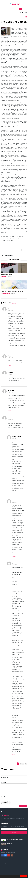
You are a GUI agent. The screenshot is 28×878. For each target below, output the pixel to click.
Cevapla (9, 349)
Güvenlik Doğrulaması (6, 796)
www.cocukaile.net (5, 242)
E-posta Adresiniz (5, 777)
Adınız (2, 772)
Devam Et (23, 806)
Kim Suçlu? (9, 843)
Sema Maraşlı (16, 24)
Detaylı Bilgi (7, 876)
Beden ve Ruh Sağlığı (5, 293)
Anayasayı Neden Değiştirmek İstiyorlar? (16, 839)
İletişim (14, 863)
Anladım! (23, 876)
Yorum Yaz (14, 303)
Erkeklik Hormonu (6, 274)
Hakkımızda (8, 863)
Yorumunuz (4, 782)
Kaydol (14, 832)
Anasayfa (3, 863)
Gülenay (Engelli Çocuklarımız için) (12, 291)
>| (25, 763)
